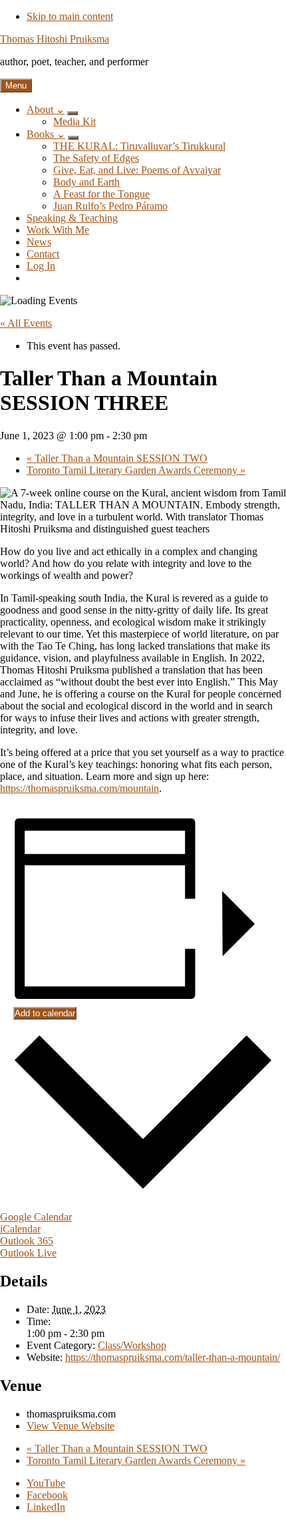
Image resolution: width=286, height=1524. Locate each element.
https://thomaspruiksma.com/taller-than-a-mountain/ (172, 1357)
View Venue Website (70, 1425)
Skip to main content (70, 16)
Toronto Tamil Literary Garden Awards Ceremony (136, 470)
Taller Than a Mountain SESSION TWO (117, 458)
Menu (16, 86)
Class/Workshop (132, 1345)
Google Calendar (36, 1217)
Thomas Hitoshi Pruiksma (54, 39)
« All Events (26, 323)
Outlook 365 (26, 1240)
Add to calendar (45, 1013)
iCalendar (20, 1229)
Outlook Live (28, 1252)
